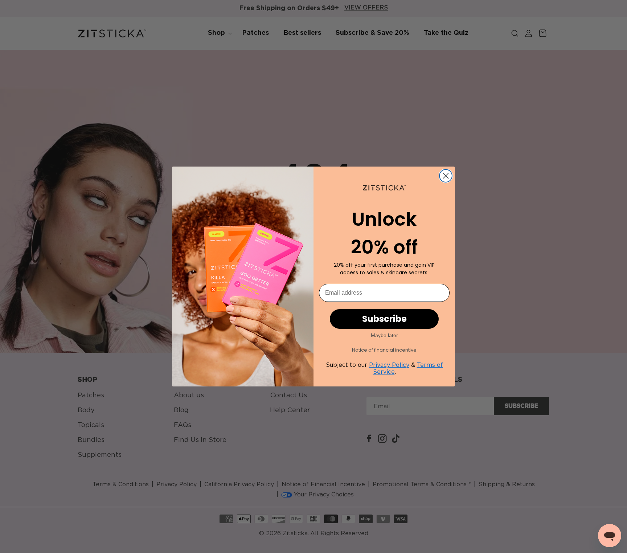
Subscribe (384, 319)
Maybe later (384, 335)
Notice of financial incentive (384, 350)
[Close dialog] (445, 175)
